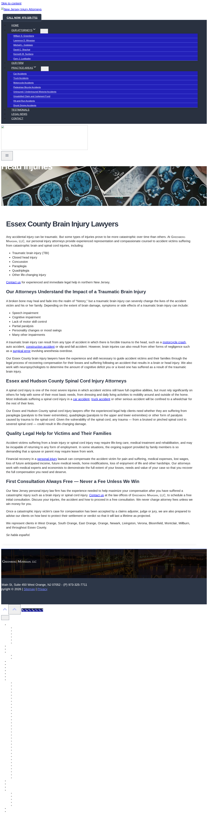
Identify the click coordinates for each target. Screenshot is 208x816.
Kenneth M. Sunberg (23, 54)
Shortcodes (12, 784)
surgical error (22, 351)
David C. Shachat (21, 49)
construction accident (40, 346)
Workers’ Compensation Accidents (29, 701)
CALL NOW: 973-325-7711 (22, 17)
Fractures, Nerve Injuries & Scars (29, 695)
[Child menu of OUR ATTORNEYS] (44, 31)
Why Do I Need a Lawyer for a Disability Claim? (36, 805)
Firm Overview (14, 652)
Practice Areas (14, 679)
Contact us (13, 282)
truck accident (100, 399)
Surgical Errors (20, 753)
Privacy (42, 589)
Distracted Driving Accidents (26, 735)
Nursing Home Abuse (17, 670)
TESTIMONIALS (20, 110)
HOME (15, 25)
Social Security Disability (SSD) (22, 790)
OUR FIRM (17, 63)
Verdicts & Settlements (24, 658)
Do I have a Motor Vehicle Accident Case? (33, 692)
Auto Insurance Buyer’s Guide (27, 686)
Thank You (12, 811)
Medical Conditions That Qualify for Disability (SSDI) (38, 799)
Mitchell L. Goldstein (23, 45)
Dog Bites (18, 756)
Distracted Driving (21, 762)
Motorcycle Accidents (23, 82)
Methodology (13, 667)
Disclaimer (12, 649)
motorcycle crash (174, 342)
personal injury (47, 459)
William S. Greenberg (23, 36)
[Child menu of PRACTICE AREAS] (45, 68)
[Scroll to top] (4, 609)
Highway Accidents (22, 741)
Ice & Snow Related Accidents (27, 710)
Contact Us (12, 646)
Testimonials (13, 808)
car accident (81, 399)
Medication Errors (21, 726)
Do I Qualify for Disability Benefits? (30, 796)
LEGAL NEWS (19, 114)
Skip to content (11, 3)
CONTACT (17, 118)
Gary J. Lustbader (22, 58)
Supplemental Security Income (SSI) (30, 802)
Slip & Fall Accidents (23, 765)
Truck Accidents (20, 78)
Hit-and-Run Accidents (24, 101)
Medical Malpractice (23, 713)
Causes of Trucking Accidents (27, 689)
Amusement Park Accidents (26, 682)
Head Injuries (19, 747)
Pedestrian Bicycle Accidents (27, 87)
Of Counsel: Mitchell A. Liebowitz (23, 673)
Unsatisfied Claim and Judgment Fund (31, 96)
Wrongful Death (20, 774)
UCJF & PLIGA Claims (24, 704)
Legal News (13, 664)
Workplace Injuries (22, 771)
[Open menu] (7, 155)
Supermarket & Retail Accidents (28, 738)
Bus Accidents (20, 759)
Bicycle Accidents (21, 750)
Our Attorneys (14, 676)
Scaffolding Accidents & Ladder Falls (30, 716)
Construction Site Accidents (26, 719)
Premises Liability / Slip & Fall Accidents (32, 722)
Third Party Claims (22, 732)
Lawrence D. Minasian (24, 40)
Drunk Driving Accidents (24, 105)
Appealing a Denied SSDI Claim (28, 793)
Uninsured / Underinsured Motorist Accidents (34, 92)
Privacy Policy (14, 781)
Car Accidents (20, 73)
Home (10, 661)
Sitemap (29, 589)
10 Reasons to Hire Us (24, 655)
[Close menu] (5, 617)
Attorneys (11, 624)
